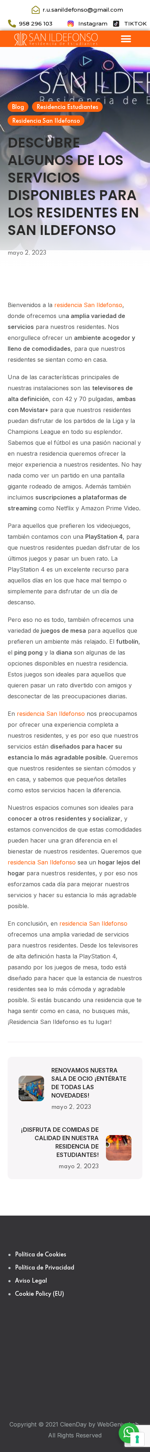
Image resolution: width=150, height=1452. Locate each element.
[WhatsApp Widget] (129, 1432)
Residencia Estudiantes (67, 107)
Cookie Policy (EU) (39, 1294)
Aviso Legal (31, 1281)
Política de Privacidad (44, 1268)
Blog (18, 107)
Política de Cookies (40, 1255)
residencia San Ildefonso (88, 305)
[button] (126, 39)
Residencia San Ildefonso (46, 121)
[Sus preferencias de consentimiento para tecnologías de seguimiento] (137, 1439)
